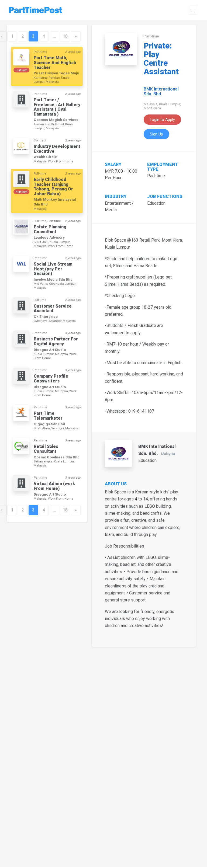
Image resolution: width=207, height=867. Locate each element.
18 (65, 36)
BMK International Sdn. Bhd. (161, 91)
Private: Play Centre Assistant (161, 58)
